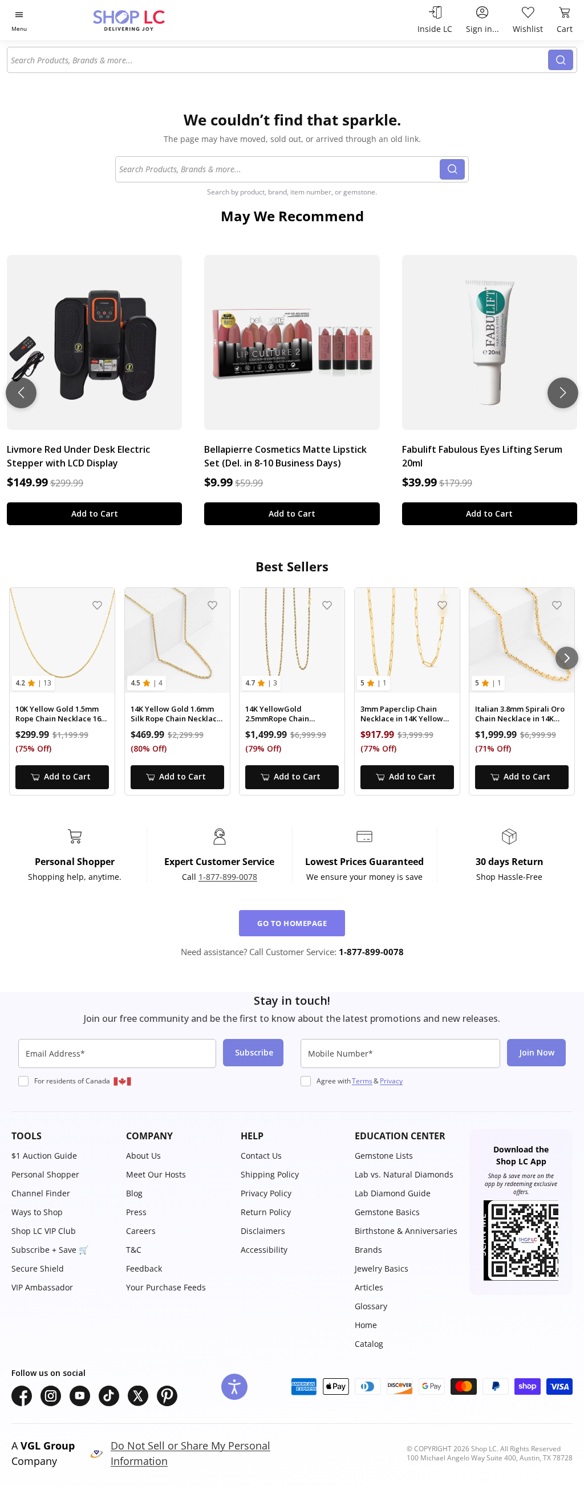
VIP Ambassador (42, 1287)
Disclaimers (263, 1230)
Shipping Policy (270, 1174)
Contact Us (261, 1155)
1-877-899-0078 (227, 876)
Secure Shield (37, 1268)
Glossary (371, 1306)
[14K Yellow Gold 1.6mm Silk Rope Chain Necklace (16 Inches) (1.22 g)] (177, 640)
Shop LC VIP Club (43, 1230)
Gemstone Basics (387, 1212)
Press (136, 1212)
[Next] (566, 658)
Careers (141, 1230)
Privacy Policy (266, 1193)
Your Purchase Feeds (166, 1287)
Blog (134, 1193)
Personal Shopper (45, 1174)
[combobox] (278, 60)
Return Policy (266, 1212)
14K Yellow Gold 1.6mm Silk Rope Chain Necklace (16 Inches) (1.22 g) (176, 714)
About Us (143, 1155)
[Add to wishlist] (97, 605)
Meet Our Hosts (156, 1174)
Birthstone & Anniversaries (406, 1230)
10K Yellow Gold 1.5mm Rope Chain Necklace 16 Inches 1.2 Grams (58, 714)
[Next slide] (563, 392)
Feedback (144, 1268)
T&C (133, 1249)
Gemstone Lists (384, 1155)
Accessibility (264, 1249)
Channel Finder (40, 1193)
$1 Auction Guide (44, 1155)
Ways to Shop (37, 1212)
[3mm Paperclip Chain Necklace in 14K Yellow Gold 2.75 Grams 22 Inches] (407, 640)
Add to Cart (94, 513)
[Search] (560, 60)
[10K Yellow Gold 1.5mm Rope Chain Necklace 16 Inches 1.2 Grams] (62, 640)
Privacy (391, 1081)
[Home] (148, 20)
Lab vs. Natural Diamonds (404, 1174)
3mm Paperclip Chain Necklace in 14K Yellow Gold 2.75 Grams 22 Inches (401, 714)
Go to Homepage (292, 923)
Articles (369, 1287)
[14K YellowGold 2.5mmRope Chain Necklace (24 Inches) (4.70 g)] (292, 640)
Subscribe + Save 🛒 (49, 1249)
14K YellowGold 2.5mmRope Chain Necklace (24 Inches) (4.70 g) (291, 714)
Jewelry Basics (381, 1268)
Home (366, 1324)
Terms (362, 1081)
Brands (368, 1249)
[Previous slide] (21, 392)
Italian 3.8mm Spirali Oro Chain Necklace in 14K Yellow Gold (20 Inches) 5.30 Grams (520, 714)
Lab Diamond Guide (393, 1193)
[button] (63, 1136)
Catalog (369, 1343)
